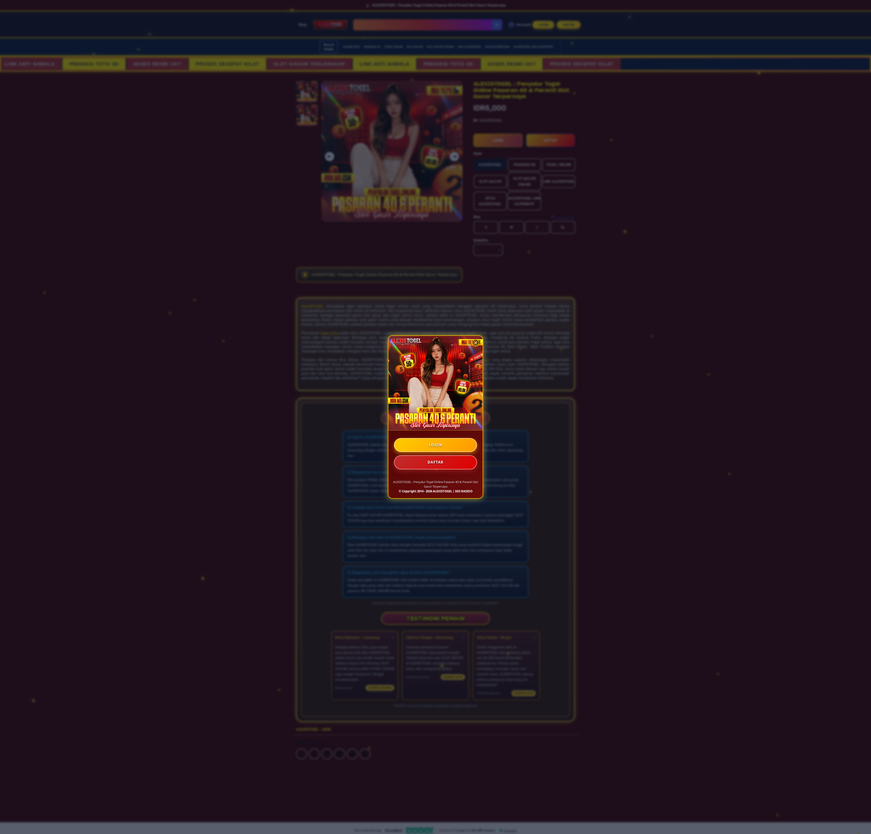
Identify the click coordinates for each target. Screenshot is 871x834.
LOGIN (436, 444)
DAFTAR (436, 462)
